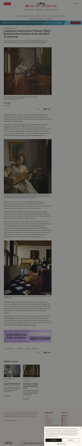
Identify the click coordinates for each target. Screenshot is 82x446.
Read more (55, 436)
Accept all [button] (53, 440)
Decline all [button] (71, 440)
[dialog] (63, 436)
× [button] (80, 428)
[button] (62, 444)
